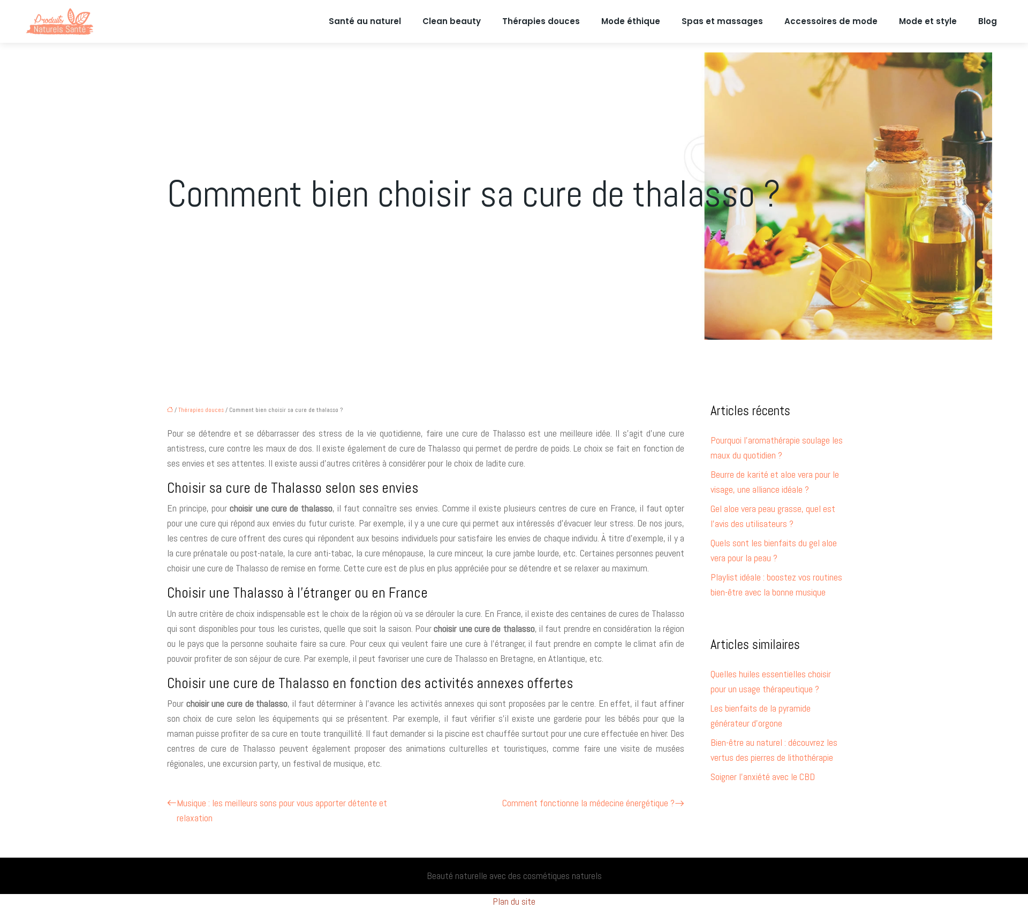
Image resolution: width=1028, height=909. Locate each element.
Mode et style (928, 21)
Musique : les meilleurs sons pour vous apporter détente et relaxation (282, 810)
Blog (987, 21)
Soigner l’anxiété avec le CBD (762, 776)
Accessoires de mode (831, 21)
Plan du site (514, 901)
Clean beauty (451, 21)
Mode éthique (630, 21)
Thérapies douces (541, 21)
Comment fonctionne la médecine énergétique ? (588, 803)
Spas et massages (722, 21)
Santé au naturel (365, 21)
